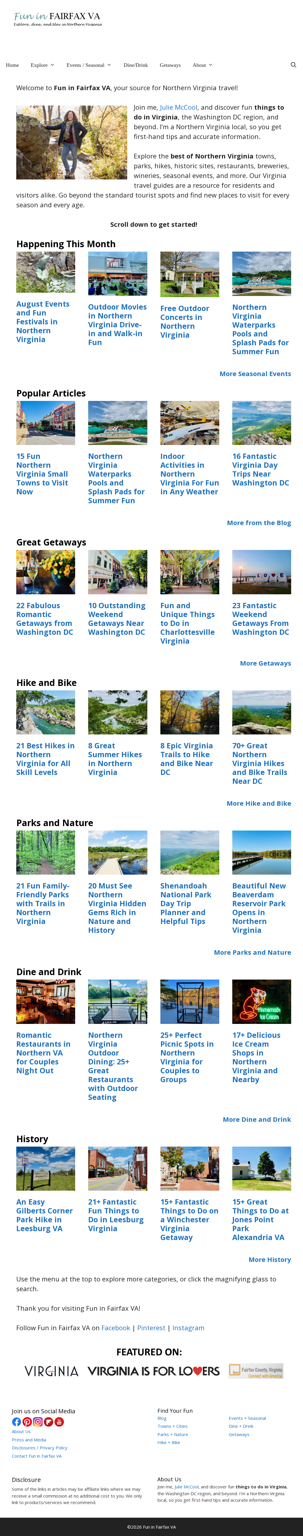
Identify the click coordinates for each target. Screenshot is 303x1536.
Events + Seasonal (247, 1418)
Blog (162, 1418)
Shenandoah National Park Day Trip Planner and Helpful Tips (186, 903)
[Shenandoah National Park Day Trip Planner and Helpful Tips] (189, 869)
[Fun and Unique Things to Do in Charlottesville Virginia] (189, 589)
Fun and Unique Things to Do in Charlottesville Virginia (187, 623)
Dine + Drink (241, 1426)
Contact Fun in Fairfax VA (37, 1456)
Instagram (188, 1327)
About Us (21, 1431)
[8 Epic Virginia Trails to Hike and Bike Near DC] (189, 729)
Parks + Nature (172, 1434)
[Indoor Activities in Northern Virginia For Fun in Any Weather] (189, 440)
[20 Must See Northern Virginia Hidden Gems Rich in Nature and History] (117, 869)
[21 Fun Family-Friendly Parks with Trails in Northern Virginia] (45, 869)
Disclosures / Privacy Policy (39, 1448)
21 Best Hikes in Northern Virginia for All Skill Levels (45, 758)
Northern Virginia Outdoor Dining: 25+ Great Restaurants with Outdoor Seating (113, 1066)
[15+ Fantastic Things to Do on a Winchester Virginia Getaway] (189, 1185)
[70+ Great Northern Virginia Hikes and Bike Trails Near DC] (261, 729)
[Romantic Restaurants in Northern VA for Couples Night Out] (45, 1018)
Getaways (170, 65)
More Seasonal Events (255, 373)
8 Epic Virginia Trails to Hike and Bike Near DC (186, 758)
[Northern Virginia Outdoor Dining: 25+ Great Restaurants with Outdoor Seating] (117, 1018)
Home (12, 65)
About (199, 65)
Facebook (115, 1327)
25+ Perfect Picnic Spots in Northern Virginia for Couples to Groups (187, 1057)
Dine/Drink (136, 65)
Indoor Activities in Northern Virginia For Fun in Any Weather (189, 473)
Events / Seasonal (85, 65)
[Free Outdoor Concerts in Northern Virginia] (189, 292)
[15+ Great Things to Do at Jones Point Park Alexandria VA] (261, 1185)
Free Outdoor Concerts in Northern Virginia (184, 321)
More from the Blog (259, 522)
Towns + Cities (172, 1426)
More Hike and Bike (259, 803)
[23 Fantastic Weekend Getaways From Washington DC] (261, 589)
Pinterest (151, 1327)
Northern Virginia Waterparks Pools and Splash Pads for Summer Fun (260, 329)
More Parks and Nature (252, 952)
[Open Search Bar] (293, 65)
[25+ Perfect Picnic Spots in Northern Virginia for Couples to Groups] (189, 1018)
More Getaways (265, 662)
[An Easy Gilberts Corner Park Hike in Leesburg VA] (45, 1185)
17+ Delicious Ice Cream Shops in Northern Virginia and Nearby (256, 1057)
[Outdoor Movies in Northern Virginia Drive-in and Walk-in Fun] (117, 290)
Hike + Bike (168, 1442)
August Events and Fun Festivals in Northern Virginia (43, 321)
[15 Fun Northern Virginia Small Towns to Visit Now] (45, 440)
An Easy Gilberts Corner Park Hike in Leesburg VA (44, 1215)
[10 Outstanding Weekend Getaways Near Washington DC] (117, 589)
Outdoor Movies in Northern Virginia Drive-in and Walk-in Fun (117, 324)
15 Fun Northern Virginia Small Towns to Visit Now (42, 473)
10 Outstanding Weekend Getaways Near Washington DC (117, 618)
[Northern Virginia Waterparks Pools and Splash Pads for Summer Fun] (261, 291)
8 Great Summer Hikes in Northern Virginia (115, 758)
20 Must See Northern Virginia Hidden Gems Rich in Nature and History (117, 908)
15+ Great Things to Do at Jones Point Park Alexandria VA (260, 1219)
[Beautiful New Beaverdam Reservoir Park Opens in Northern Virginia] (261, 869)
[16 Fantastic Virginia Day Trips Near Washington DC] (261, 440)
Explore (39, 65)
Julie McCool (178, 107)
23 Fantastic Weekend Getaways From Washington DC (260, 618)
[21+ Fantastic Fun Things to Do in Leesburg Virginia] (117, 1185)
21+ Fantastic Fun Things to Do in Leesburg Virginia (116, 1215)
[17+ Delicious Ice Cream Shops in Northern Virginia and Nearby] (261, 1018)
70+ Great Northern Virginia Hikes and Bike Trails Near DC (259, 763)
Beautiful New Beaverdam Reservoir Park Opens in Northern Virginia (259, 908)
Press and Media (29, 1440)
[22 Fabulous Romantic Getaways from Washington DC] (45, 589)
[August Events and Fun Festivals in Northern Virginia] (45, 287)
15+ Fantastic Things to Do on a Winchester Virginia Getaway (189, 1219)
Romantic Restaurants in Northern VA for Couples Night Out (43, 1052)
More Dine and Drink (257, 1119)
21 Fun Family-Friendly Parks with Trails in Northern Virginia (43, 903)
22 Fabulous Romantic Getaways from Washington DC (44, 618)
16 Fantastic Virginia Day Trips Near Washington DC (260, 469)
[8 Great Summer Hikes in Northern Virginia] (117, 729)
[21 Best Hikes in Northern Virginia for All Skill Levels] (45, 729)
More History (270, 1259)
